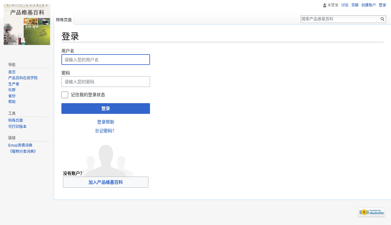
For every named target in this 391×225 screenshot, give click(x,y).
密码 (65, 72)
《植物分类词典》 (23, 151)
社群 (12, 90)
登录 (105, 108)
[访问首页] (26, 24)
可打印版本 (17, 127)
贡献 (355, 5)
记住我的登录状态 (88, 94)
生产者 (13, 84)
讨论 (345, 5)
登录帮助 (105, 121)
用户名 (67, 50)
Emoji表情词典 (20, 145)
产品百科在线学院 (23, 78)
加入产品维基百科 (106, 182)
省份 (12, 96)
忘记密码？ (105, 130)
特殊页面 (64, 19)
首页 (12, 72)
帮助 (12, 102)
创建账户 (368, 5)
